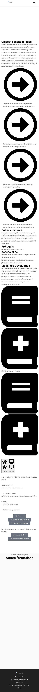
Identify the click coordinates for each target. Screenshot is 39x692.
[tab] (4, 466)
